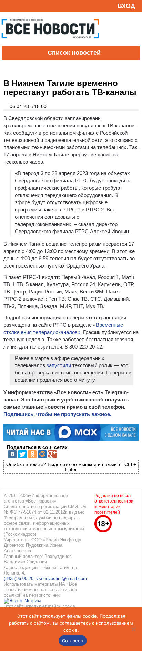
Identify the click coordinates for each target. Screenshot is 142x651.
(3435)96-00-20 (18, 578)
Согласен (72, 640)
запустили (59, 365)
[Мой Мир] (42, 454)
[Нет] (133, 629)
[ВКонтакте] (12, 454)
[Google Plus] (52, 454)
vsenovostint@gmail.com (61, 578)
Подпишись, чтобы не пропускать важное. (57, 414)
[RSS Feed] (8, 6)
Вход (126, 5)
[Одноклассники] (32, 454)
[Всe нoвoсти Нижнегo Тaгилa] (50, 44)
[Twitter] (22, 454)
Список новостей (74, 52)
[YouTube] (18, 6)
